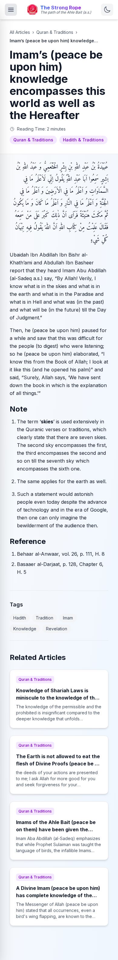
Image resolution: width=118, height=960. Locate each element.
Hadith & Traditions (83, 139)
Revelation (56, 628)
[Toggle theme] (107, 10)
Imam (68, 617)
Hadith (19, 617)
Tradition (44, 617)
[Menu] (11, 10)
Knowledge (24, 628)
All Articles (20, 32)
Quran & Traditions (54, 32)
